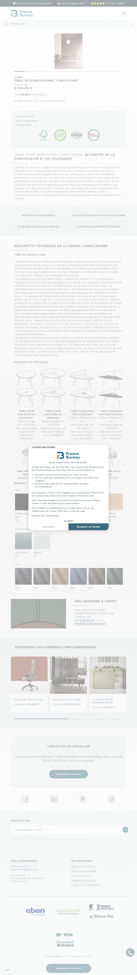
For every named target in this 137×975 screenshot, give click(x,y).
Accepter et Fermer (88, 526)
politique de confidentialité (45, 516)
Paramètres (48, 526)
